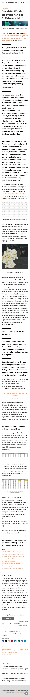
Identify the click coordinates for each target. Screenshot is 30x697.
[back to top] (26, 693)
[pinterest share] (12, 641)
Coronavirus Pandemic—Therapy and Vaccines (12, 568)
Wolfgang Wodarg (12, 652)
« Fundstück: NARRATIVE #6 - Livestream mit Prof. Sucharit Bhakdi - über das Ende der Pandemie (15, 633)
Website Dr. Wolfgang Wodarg (8, 566)
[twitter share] (6, 641)
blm (14, 649)
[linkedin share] (15, 641)
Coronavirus (20, 649)
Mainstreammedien (7, 7)
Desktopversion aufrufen (19, 692)
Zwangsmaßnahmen (7, 654)
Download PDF (15, 398)
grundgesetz (15, 651)
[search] (27, 2)
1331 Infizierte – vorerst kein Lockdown (11, 563)
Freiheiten (7, 651)
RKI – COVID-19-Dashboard (8, 561)
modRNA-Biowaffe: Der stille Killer (15, 674)
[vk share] (22, 641)
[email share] (9, 641)
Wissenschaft (5, 8)
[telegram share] (25, 641)
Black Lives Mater (6, 649)
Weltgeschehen (21, 7)
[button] (15, 23)
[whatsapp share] (19, 641)
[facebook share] (3, 641)
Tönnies (4, 652)
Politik (14, 7)
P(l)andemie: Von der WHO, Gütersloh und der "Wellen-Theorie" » (15, 624)
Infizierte (22, 651)
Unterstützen (7, 618)
